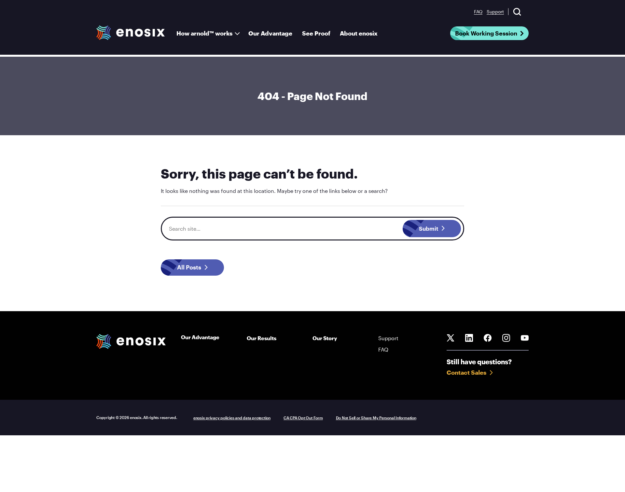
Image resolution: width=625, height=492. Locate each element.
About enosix (359, 33)
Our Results (261, 338)
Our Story (324, 338)
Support (495, 11)
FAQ (478, 11)
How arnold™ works (204, 33)
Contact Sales (466, 372)
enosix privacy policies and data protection (232, 417)
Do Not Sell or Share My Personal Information (376, 417)
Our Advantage (270, 33)
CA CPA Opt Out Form (303, 417)
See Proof (316, 33)
